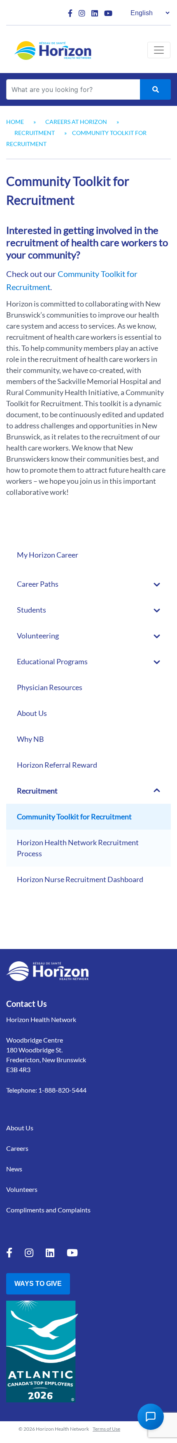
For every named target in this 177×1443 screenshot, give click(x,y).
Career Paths (37, 583)
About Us (32, 713)
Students (31, 609)
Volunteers (21, 1189)
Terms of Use (106, 1429)
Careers (17, 1148)
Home (15, 121)
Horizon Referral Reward (57, 764)
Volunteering (38, 635)
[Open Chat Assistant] (150, 1417)
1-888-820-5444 (62, 1090)
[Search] (155, 89)
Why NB (30, 738)
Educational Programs (52, 661)
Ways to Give (38, 1283)
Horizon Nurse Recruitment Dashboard (80, 879)
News (14, 1169)
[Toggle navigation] (158, 50)
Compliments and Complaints (48, 1210)
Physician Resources (49, 687)
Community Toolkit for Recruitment (74, 816)
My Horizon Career (47, 554)
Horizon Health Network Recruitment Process (78, 848)
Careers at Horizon (76, 121)
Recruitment (34, 132)
